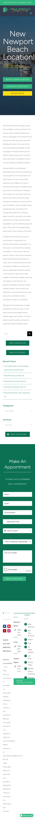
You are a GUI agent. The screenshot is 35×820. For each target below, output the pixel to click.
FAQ (29, 643)
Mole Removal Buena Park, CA (15, 387)
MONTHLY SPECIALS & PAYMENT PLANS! (18, 3)
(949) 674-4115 (19, 669)
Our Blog (29, 657)
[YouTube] (9, 626)
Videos (30, 640)
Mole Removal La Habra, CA (14, 376)
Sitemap (30, 678)
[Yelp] (4, 630)
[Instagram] (9, 630)
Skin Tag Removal (24, 67)
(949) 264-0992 (19, 648)
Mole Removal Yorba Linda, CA (15, 381)
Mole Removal (14, 67)
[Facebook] (4, 626)
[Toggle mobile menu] (31, 13)
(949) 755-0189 (19, 632)
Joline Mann (8, 64)
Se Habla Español (30, 649)
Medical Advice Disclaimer (30, 671)
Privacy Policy (30, 663)
